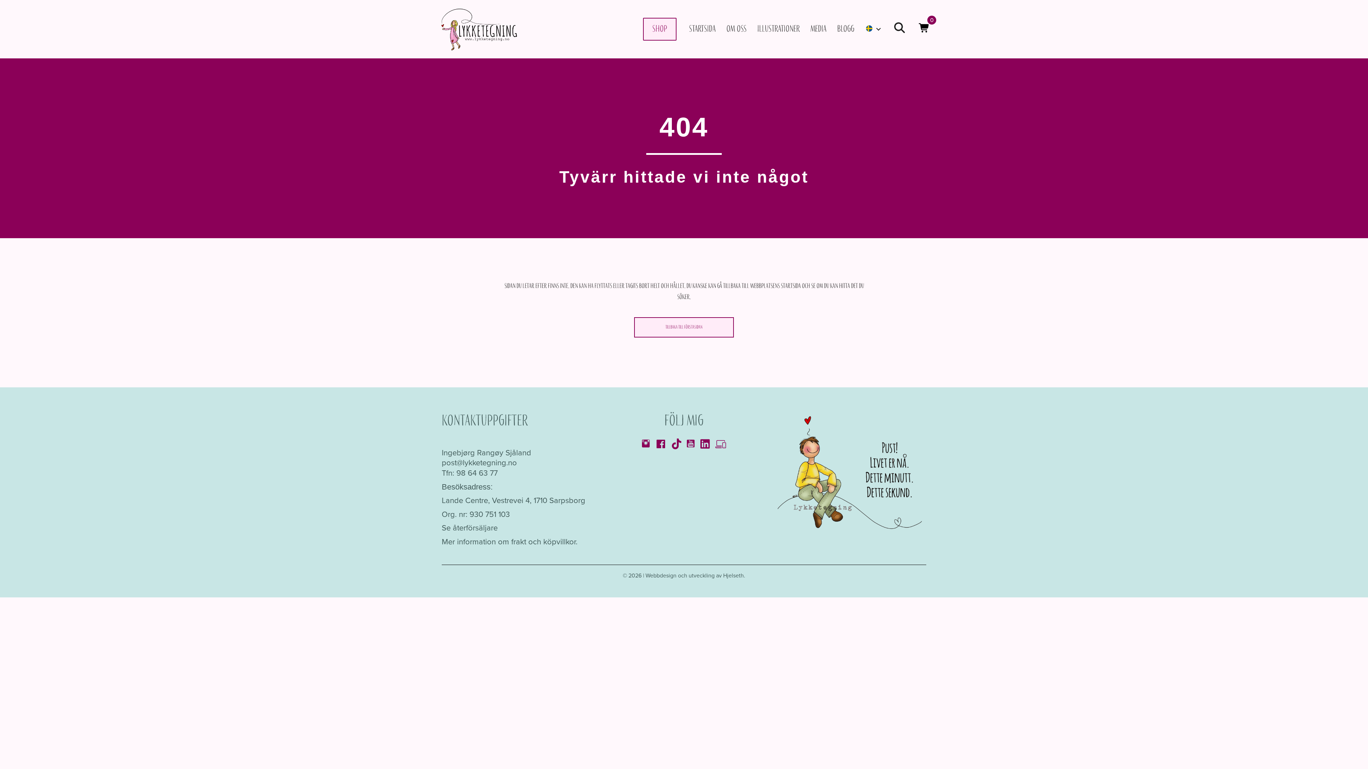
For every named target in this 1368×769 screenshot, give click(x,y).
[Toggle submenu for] (878, 29)
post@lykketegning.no (479, 463)
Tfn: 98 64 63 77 (470, 473)
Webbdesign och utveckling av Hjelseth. (695, 575)
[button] (899, 29)
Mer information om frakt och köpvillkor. (509, 542)
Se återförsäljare (470, 528)
